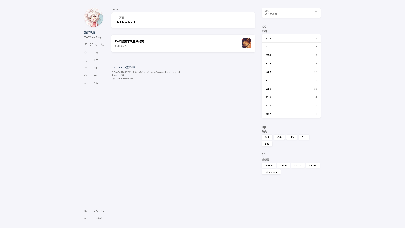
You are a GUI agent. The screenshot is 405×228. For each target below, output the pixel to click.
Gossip (297, 165)
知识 (292, 137)
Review (313, 165)
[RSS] (102, 45)
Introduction (271, 172)
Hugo (117, 75)
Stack (117, 78)
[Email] (91, 45)
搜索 (267, 11)
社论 (304, 137)
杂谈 (267, 137)
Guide (283, 165)
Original (269, 165)
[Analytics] (86, 45)
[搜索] (316, 13)
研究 (267, 143)
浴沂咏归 (90, 32)
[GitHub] (97, 45)
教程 (279, 137)
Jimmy (126, 78)
